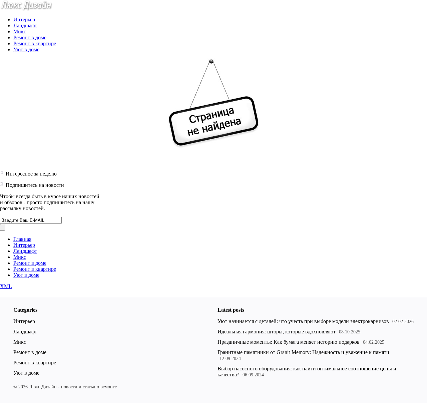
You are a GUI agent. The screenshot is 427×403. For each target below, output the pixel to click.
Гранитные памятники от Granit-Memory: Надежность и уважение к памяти (303, 352)
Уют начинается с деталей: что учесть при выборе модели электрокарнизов (303, 321)
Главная (22, 239)
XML (6, 286)
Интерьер (24, 19)
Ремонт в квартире (34, 43)
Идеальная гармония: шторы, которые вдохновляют (277, 331)
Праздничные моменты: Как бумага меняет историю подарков (289, 342)
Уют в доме (26, 49)
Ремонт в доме (29, 37)
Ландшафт (25, 25)
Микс (19, 31)
